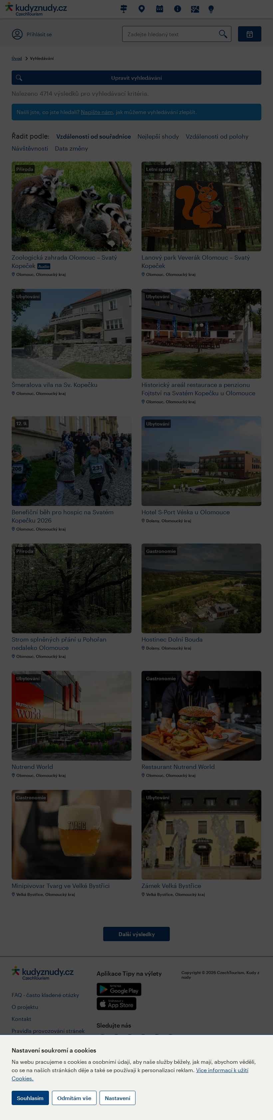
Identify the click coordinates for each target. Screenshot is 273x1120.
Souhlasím (30, 1098)
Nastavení (117, 1098)
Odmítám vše (74, 1098)
